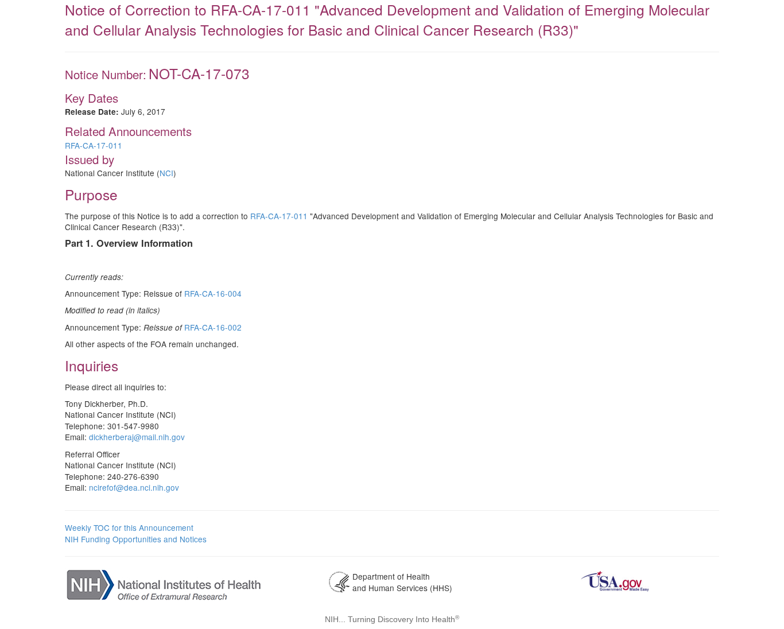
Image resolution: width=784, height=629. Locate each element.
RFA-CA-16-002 (213, 327)
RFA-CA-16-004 (213, 293)
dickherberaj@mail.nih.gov (137, 436)
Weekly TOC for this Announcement (129, 527)
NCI (166, 172)
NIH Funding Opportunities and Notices (136, 539)
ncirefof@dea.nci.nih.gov (134, 487)
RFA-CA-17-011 (93, 145)
